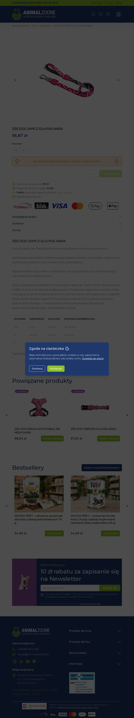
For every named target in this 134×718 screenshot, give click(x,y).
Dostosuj (37, 368)
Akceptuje (56, 368)
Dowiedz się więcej (93, 358)
